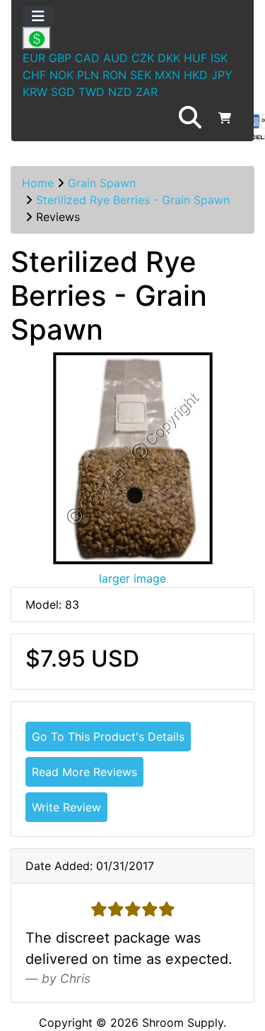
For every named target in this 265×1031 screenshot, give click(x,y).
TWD (91, 92)
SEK (140, 75)
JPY (221, 75)
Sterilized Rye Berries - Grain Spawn (133, 200)
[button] (190, 118)
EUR (34, 58)
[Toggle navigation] (38, 16)
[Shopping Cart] (224, 118)
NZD (120, 92)
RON (114, 75)
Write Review (66, 807)
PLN (88, 75)
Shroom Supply (182, 1022)
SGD (63, 92)
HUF (195, 58)
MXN (167, 75)
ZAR (147, 92)
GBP (60, 58)
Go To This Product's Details (108, 736)
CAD (87, 58)
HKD (196, 75)
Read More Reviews (84, 772)
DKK (169, 58)
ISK (219, 58)
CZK (142, 58)
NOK (61, 75)
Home (38, 183)
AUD (115, 58)
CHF (34, 75)
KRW (35, 92)
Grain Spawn (102, 183)
